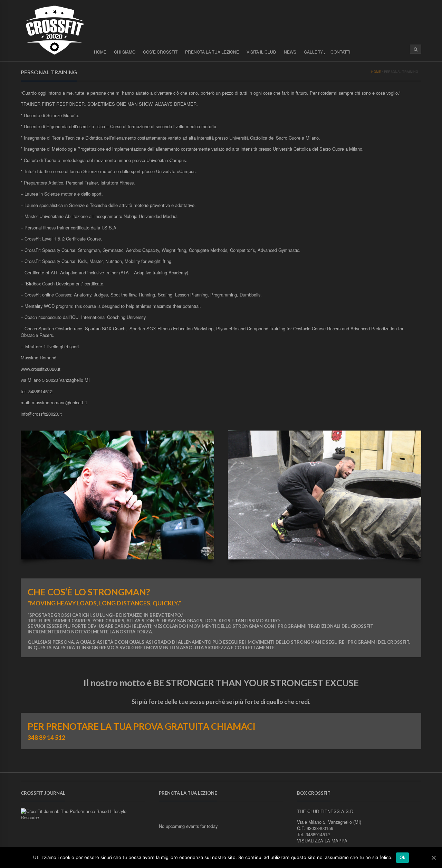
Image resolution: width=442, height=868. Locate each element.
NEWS (290, 52)
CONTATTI (340, 52)
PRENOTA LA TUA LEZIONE (212, 52)
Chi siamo (124, 52)
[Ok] (433, 857)
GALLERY (313, 52)
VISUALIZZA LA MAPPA (322, 840)
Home (100, 52)
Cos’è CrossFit (160, 52)
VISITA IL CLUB (261, 52)
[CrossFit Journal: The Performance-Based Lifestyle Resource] (83, 817)
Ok (403, 857)
